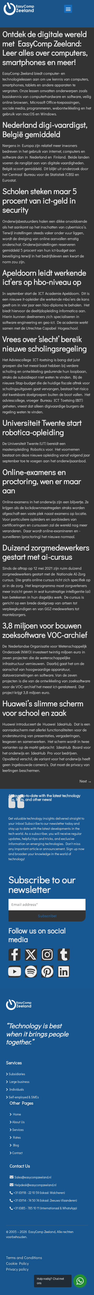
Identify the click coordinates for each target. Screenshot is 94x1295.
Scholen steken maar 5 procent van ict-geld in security (39, 200)
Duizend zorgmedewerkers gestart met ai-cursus (45, 551)
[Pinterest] (47, 971)
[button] (68, 9)
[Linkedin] (64, 971)
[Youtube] (14, 971)
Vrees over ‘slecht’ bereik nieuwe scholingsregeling (44, 343)
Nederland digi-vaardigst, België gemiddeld (44, 129)
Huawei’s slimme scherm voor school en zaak (42, 707)
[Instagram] (47, 955)
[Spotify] (31, 971)
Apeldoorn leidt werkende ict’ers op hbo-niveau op (44, 277)
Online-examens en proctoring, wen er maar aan (41, 481)
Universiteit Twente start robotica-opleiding (42, 427)
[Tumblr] (64, 955)
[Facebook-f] (14, 955)
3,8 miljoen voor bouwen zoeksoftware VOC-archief (44, 629)
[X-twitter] (31, 955)
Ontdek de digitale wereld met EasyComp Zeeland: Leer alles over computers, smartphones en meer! (45, 48)
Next (86, 780)
